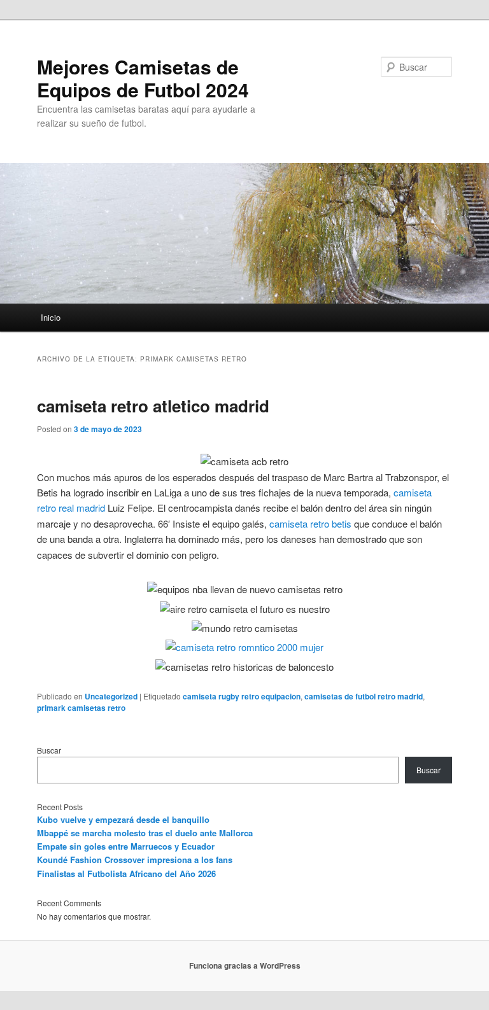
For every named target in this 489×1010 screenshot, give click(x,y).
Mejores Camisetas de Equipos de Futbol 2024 (143, 78)
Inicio (50, 317)
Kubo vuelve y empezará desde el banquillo (123, 819)
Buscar (49, 750)
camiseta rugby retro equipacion (242, 696)
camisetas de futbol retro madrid (363, 696)
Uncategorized (111, 696)
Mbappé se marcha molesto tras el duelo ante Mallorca (145, 833)
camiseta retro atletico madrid (153, 405)
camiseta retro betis (310, 523)
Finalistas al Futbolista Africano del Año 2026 (126, 873)
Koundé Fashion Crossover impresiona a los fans (134, 859)
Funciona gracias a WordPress (245, 965)
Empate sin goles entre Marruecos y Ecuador (126, 846)
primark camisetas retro (81, 707)
